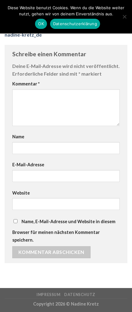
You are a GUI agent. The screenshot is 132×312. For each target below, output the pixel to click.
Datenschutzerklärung (75, 23)
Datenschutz (79, 294)
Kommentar (26, 83)
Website (21, 192)
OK (41, 23)
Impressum (48, 294)
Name (18, 136)
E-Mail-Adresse (28, 164)
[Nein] (124, 18)
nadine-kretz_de (23, 35)
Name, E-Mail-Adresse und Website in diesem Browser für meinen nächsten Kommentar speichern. (63, 231)
